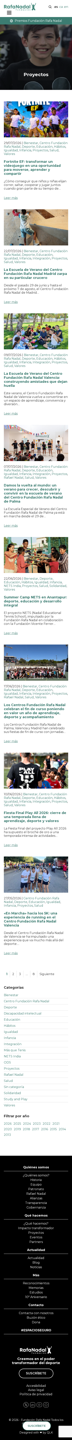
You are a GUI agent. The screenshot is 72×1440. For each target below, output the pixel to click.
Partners (36, 1242)
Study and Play (15, 1099)
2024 (27, 1123)
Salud (54, 150)
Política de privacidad (36, 1394)
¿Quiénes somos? (36, 1175)
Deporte (28, 146)
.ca (61, 7)
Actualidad (36, 1250)
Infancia (25, 150)
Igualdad (11, 150)
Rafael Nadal (13, 477)
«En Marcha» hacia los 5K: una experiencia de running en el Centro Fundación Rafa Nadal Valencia (30, 919)
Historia (36, 1180)
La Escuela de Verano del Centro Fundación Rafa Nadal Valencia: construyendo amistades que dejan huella (35, 380)
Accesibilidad (36, 1386)
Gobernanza (36, 1207)
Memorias (36, 1288)
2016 (44, 1129)
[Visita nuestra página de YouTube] (46, 1407)
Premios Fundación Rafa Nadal (38, 21)
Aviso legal (36, 1390)
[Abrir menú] (9, 12)
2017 (35, 1129)
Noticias (36, 1267)
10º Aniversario (36, 1297)
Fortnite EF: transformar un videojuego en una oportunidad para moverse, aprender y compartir (32, 168)
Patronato (36, 1189)
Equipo (36, 1184)
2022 (46, 1123)
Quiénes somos (36, 1167)
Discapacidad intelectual (22, 1013)
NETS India (12, 586)
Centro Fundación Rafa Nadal (26, 1001)
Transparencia (36, 1203)
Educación (44, 146)
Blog (36, 1262)
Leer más (11, 198)
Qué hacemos (36, 1215)
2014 (62, 1129)
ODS (7, 1062)
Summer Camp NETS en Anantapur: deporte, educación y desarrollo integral (35, 601)
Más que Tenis (15, 1050)
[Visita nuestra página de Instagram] (33, 1407)
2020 (8, 1129)
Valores (9, 154)
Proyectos (40, 150)
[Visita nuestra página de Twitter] (39, 1407)
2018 (26, 1129)
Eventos (36, 1237)
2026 (8, 1123)
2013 (7, 1135)
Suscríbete (36, 1373)
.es (56, 7)
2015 (53, 1129)
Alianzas (36, 1198)
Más (36, 1275)
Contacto (36, 1305)
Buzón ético (36, 1317)
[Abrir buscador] (50, 6)
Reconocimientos (36, 1283)
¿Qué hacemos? (36, 1223)
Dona (36, 1322)
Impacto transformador (36, 1228)
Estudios (36, 1292)
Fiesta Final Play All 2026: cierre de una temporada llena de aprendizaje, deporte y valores (35, 817)
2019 (17, 1129)
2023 (37, 1123)
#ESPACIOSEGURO (36, 1330)
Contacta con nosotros (36, 1313)
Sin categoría (14, 1087)
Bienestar (31, 143)
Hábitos (59, 146)
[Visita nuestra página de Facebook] (26, 1407)
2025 (17, 1123)
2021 (56, 1123)
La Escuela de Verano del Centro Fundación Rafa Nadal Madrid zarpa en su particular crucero (35, 274)
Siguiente (47, 974)
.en (66, 7)
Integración (41, 258)
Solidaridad (57, 586)
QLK (50, 1432)
